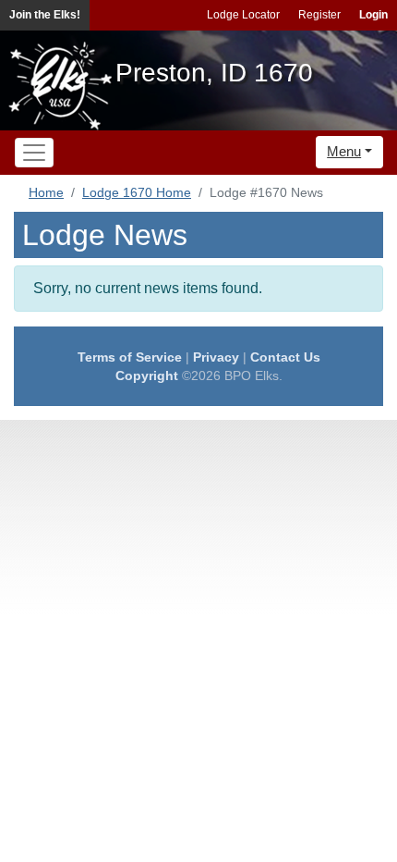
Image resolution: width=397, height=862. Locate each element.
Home (46, 192)
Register (319, 14)
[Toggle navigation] (34, 152)
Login (373, 14)
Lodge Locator (243, 14)
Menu (344, 151)
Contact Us (285, 357)
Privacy (216, 357)
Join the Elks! (44, 14)
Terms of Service (130, 357)
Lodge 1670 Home (136, 192)
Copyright (146, 375)
